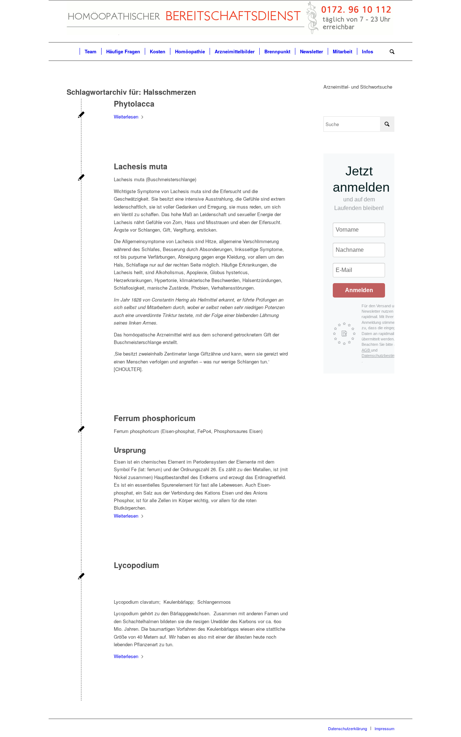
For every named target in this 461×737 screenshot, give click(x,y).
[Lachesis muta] (81, 178)
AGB (366, 350)
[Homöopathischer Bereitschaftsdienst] (230, 21)
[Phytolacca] (81, 115)
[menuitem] (73, 52)
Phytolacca (134, 103)
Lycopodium (136, 564)
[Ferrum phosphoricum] (81, 430)
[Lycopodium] (81, 576)
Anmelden (359, 290)
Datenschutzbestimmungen (385, 355)
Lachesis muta (140, 166)
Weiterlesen (126, 116)
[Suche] (389, 52)
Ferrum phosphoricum (155, 417)
